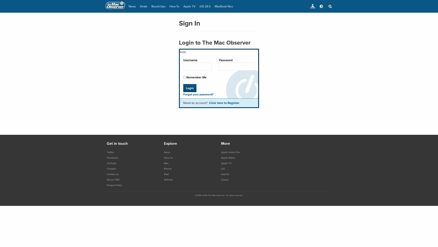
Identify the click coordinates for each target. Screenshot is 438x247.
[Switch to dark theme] (321, 6)
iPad (166, 174)
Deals (143, 6)
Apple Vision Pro (230, 152)
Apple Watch (228, 158)
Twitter (110, 152)
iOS (223, 168)
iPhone (168, 168)
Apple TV (189, 6)
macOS (225, 174)
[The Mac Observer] (115, 6)
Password (226, 60)
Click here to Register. (224, 103)
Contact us (113, 174)
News (132, 6)
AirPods (168, 179)
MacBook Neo (224, 6)
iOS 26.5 (205, 6)
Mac (166, 163)
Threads (111, 168)
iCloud (224, 179)
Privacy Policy (114, 185)
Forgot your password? (198, 94)
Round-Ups (158, 6)
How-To (174, 6)
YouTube (111, 163)
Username (190, 60)
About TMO (113, 179)
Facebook (112, 158)
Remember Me (196, 77)
